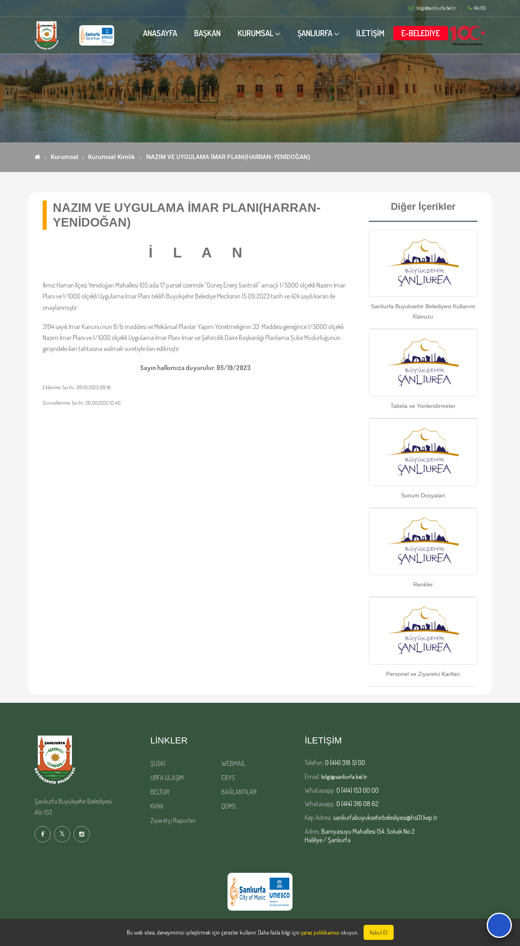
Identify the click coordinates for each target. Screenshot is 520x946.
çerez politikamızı (320, 932)
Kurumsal (64, 157)
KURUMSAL (255, 33)
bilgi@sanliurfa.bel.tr (344, 776)
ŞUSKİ (157, 763)
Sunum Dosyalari (423, 495)
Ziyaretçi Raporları (173, 820)
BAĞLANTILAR (238, 792)
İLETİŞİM (370, 33)
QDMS (228, 806)
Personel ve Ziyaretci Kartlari (423, 674)
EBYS (228, 778)
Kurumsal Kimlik (111, 157)
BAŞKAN (207, 33)
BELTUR (159, 792)
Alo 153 (479, 8)
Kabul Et (379, 932)
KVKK (157, 806)
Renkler (423, 584)
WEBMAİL (233, 763)
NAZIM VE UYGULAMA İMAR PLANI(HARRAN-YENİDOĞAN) (228, 157)
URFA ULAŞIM (167, 778)
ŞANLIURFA (314, 33)
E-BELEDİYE (420, 33)
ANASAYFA (160, 33)
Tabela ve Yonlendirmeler (422, 406)
